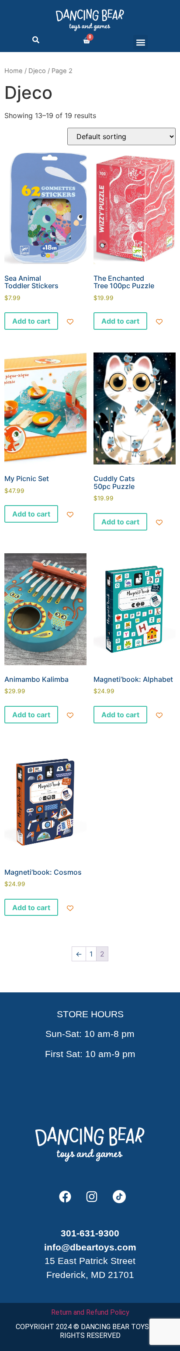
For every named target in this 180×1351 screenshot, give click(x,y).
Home (13, 71)
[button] (140, 42)
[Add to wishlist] (70, 322)
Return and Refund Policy (90, 1312)
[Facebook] (65, 1196)
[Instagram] (92, 1196)
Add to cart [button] (31, 321)
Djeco (37, 71)
